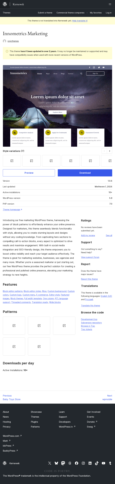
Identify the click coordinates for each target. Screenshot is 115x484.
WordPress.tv (67, 426)
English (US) (106, 296)
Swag (91, 426)
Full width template (33, 298)
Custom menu (29, 295)
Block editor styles (32, 291)
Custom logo (15, 295)
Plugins (34, 421)
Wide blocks (55, 302)
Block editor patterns (13, 291)
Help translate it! (80, 20)
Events (90, 416)
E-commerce (42, 295)
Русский (89, 299)
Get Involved (93, 411)
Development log (89, 319)
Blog (44, 291)
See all (109, 235)
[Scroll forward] (109, 151)
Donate (92, 421)
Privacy (7, 426)
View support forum (90, 257)
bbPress (8, 445)
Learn (62, 411)
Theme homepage (11, 209)
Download (85, 172)
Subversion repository (91, 322)
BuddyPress (10, 450)
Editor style (54, 295)
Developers (65, 421)
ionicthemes (13, 41)
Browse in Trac (88, 326)
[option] (14, 326)
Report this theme (89, 279)
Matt (7, 440)
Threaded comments (21, 302)
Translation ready (40, 302)
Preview (29, 172)
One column (48, 298)
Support (63, 416)
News (6, 416)
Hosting (7, 421)
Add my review (88, 235)
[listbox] (39, 336)
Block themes (17, 298)
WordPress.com (12, 436)
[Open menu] (110, 4)
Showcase (36, 411)
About (6, 411)
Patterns (35, 426)
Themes (6, 12)
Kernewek (14, 463)
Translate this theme (90, 305)
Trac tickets (86, 329)
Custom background (57, 291)
